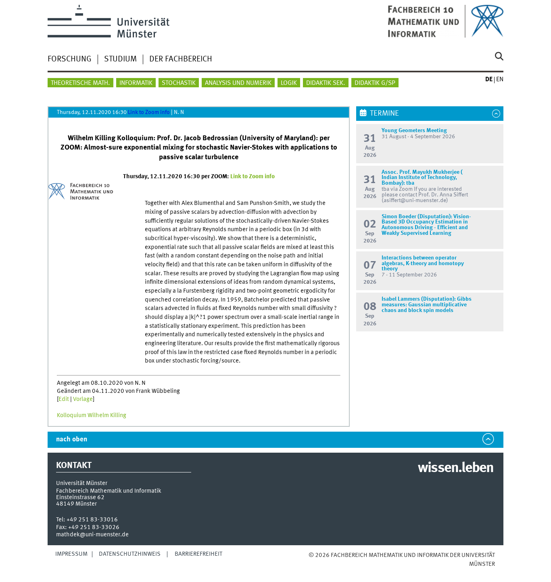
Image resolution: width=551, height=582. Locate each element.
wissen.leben (455, 468)
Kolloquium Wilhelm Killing (91, 415)
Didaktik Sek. (325, 83)
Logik (289, 83)
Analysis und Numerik (238, 83)
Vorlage (83, 399)
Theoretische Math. (80, 83)
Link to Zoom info (149, 112)
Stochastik (179, 83)
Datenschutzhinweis (130, 554)
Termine (384, 113)
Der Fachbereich (180, 59)
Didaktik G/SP (375, 83)
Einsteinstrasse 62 (80, 497)
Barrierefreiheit (198, 554)
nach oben (71, 439)
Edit (63, 399)
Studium (120, 59)
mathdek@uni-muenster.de (92, 534)
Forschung (70, 59)
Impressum (71, 554)
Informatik (135, 83)
